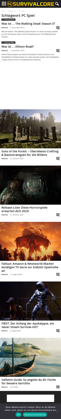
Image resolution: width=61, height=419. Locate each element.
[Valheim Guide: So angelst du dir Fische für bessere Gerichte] (30, 357)
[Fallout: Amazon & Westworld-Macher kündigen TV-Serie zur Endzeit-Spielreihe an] (30, 241)
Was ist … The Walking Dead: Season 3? (28, 24)
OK (18, 414)
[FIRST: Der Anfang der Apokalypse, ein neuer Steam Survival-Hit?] (30, 301)
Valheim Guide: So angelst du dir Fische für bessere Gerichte (28, 381)
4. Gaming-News (8, 20)
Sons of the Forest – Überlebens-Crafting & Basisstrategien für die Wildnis (29, 153)
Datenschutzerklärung (34, 414)
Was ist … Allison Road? (17, 46)
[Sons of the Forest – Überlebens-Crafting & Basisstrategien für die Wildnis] (30, 128)
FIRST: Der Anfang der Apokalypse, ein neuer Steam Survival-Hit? (27, 325)
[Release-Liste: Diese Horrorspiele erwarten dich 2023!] (30, 185)
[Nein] (57, 411)
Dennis (4, 331)
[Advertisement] (30, 87)
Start (3, 11)
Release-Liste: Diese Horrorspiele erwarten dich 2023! (24, 209)
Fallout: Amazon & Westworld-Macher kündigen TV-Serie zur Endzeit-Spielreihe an (29, 267)
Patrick (4, 27)
